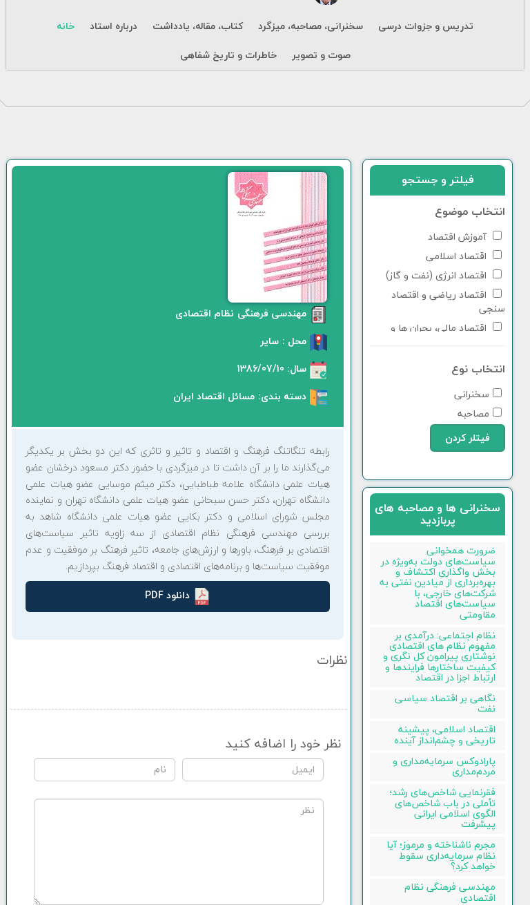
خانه (66, 26)
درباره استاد (113, 26)
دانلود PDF (167, 595)
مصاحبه (473, 413)
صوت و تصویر (321, 55)
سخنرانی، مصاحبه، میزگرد (310, 26)
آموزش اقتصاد (458, 236)
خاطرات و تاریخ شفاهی (228, 55)
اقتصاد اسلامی (457, 255)
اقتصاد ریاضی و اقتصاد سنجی (448, 301)
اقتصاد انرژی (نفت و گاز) (437, 275)
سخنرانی (471, 393)
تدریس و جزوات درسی (425, 26)
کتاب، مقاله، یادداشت (198, 26)
